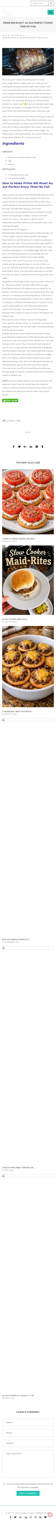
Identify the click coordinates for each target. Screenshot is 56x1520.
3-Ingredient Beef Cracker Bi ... (17, 711)
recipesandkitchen (24, 1513)
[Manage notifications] (50, 1514)
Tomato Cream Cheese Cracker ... (19, 539)
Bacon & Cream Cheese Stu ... (16, 939)
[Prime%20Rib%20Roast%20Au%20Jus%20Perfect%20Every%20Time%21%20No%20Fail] (14, 446)
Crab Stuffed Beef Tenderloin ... (18, 1168)
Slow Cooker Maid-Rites (14, 619)
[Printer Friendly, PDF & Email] (10, 400)
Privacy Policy (43, 1513)
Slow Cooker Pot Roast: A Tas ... (19, 1396)
